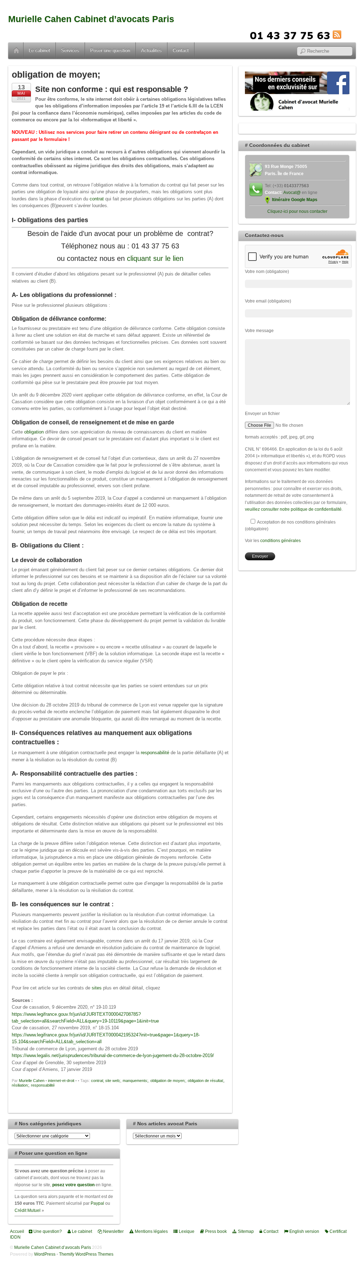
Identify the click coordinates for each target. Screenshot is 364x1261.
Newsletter (113, 1231)
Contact (181, 50)
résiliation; (20, 1085)
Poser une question (110, 50)
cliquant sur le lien (155, 258)
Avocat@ (292, 192)
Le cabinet (39, 50)
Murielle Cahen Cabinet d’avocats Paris (91, 19)
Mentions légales (151, 1231)
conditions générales (280, 540)
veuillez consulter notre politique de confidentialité (293, 509)
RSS (347, 34)
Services (70, 50)
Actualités (151, 50)
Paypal (97, 1203)
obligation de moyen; (168, 1080)
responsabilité (156, 752)
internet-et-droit (61, 1080)
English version (303, 1231)
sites (97, 988)
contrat (97, 198)
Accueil (16, 50)
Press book (215, 1231)
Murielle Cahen (31, 1080)
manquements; (135, 1080)
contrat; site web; (106, 1080)
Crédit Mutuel (28, 1210)
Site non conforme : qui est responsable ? (111, 89)
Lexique (186, 1231)
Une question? (47, 1231)
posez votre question (73, 1184)
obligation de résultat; (206, 1080)
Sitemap (245, 1231)
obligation (34, 432)
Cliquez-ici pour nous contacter (297, 211)
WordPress (44, 1254)
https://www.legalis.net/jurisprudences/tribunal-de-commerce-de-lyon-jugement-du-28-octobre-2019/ (113, 1055)
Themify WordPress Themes (86, 1254)
